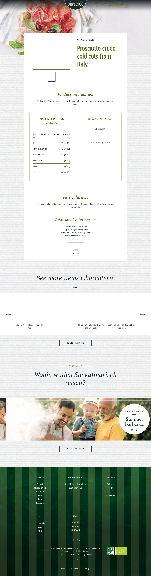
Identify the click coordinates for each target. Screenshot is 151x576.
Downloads (75, 522)
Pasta (40, 495)
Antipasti (40, 484)
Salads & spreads (40, 488)
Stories (40, 531)
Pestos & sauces (40, 491)
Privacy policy (84, 568)
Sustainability (111, 495)
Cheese (40, 499)
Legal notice (74, 568)
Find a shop (75, 526)
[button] (31, 52)
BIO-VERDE (111, 477)
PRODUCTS (40, 477)
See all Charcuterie (75, 343)
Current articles (40, 523)
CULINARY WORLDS (75, 477)
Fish (40, 507)
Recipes (40, 527)
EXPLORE (40, 517)
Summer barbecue (75, 488)
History (110, 488)
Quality (110, 491)
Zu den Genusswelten (75, 449)
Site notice (65, 568)
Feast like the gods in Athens (75, 484)
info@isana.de (86, 554)
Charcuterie (85, 40)
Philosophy (111, 484)
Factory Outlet (75, 530)
